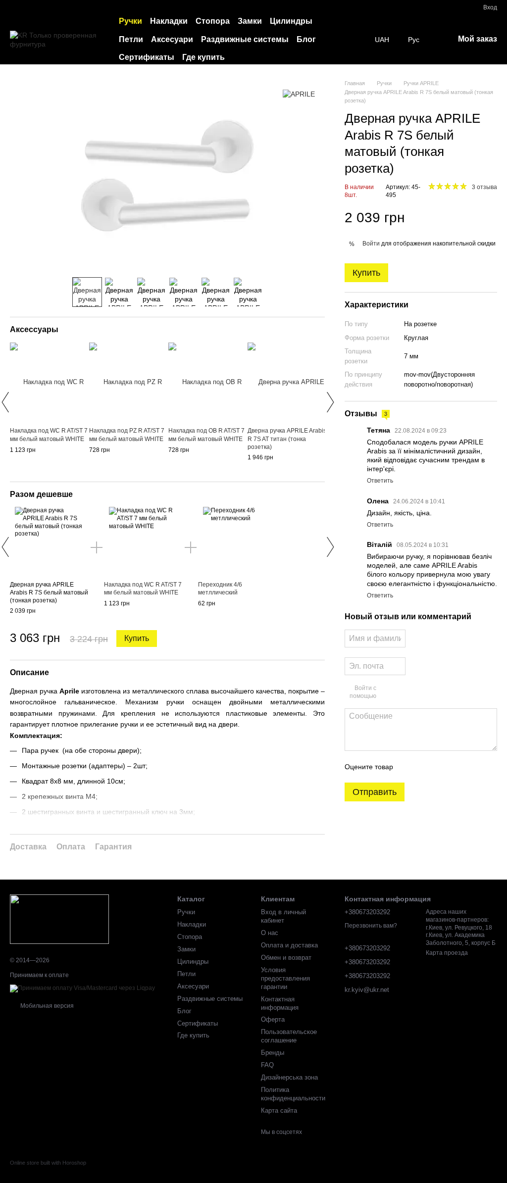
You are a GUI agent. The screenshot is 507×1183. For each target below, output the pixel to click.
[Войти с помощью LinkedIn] (419, 692)
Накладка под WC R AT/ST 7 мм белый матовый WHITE (143, 588)
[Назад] (5, 402)
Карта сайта (279, 1110)
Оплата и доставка (289, 945)
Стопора (213, 21)
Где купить (203, 57)
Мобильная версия (46, 1005)
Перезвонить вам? (371, 925)
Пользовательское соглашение (289, 1036)
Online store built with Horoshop (48, 1163)
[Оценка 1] (409, 767)
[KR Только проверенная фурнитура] (59, 918)
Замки (250, 21)
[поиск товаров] (357, 40)
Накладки (169, 21)
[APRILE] (298, 94)
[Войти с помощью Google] (403, 692)
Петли (131, 39)
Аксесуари (172, 39)
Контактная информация (280, 1003)
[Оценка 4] (457, 767)
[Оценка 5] (473, 767)
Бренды (272, 1052)
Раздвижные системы (245, 39)
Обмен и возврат (286, 957)
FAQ (267, 1065)
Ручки (130, 21)
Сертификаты (146, 57)
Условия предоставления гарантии (285, 978)
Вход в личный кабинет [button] (283, 916)
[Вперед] (330, 402)
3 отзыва (484, 187)
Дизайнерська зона (289, 1077)
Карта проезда (447, 952)
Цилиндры (291, 21)
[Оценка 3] (441, 767)
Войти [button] (371, 243)
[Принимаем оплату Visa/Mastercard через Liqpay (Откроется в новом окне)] (82, 988)
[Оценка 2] (425, 767)
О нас (269, 933)
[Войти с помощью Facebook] (387, 692)
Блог (306, 39)
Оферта (273, 1019)
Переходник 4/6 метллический (220, 588)
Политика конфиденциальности (293, 1094)
